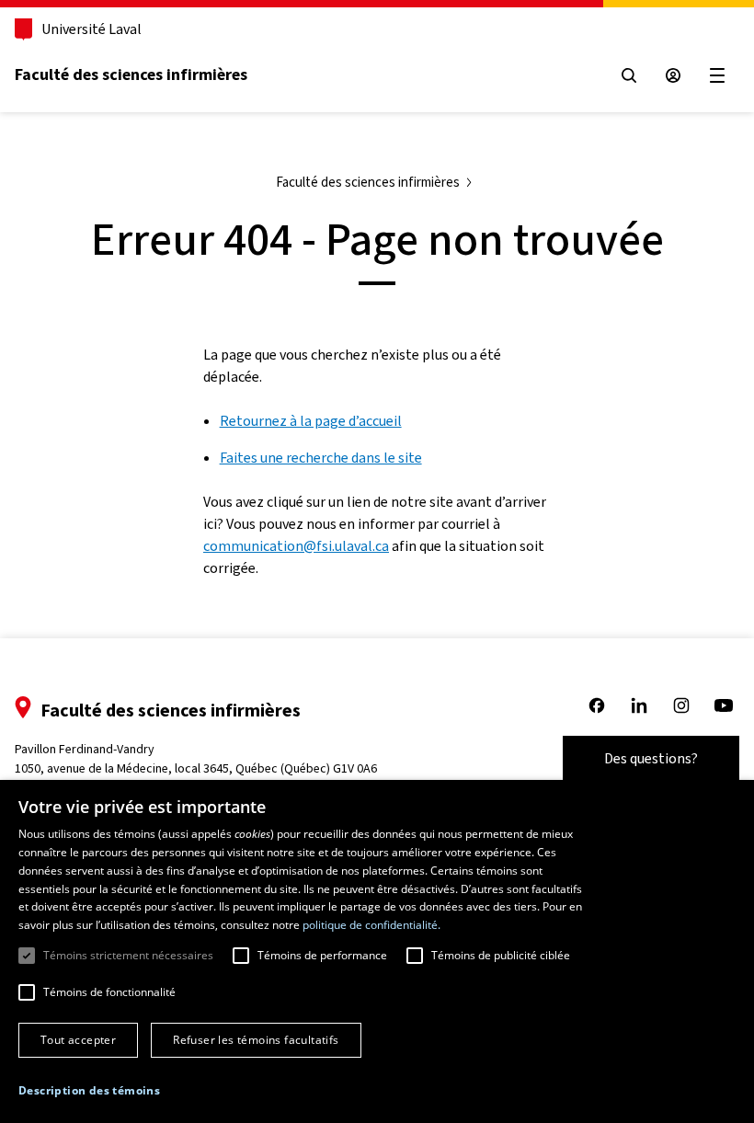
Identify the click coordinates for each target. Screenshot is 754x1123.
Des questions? (651, 758)
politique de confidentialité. (371, 925)
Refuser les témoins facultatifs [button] (255, 1040)
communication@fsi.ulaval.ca (296, 546)
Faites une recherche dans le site (321, 457)
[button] (89, 1091)
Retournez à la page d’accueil (311, 420)
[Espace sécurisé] (673, 75)
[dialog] (377, 951)
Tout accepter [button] (78, 1040)
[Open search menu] (629, 75)
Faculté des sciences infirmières (131, 74)
